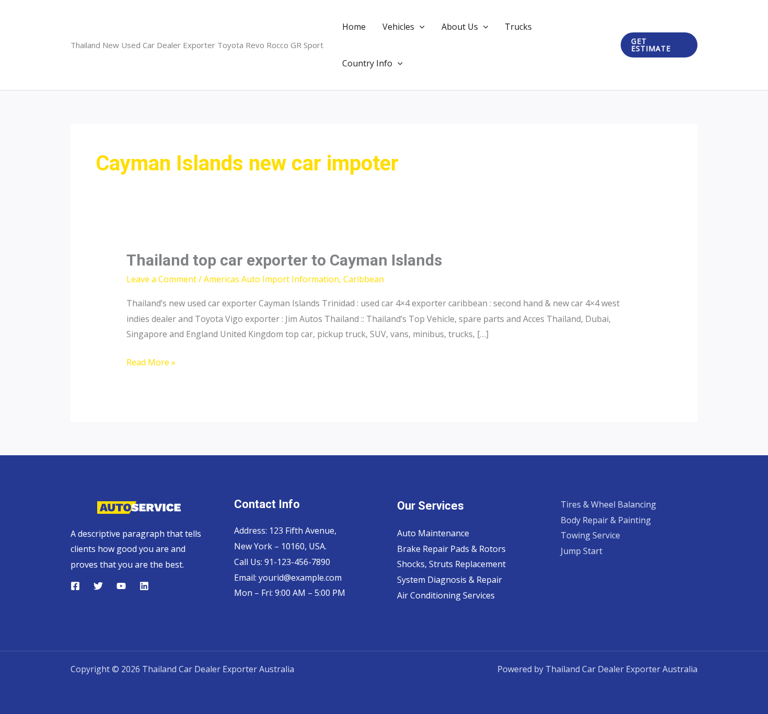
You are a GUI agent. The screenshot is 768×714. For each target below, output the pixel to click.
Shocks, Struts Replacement (451, 564)
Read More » (151, 363)
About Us (459, 26)
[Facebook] (75, 586)
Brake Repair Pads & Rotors (451, 549)
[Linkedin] (144, 586)
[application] (419, 26)
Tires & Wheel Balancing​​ (608, 504)
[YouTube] (121, 586)
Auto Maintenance (433, 533)
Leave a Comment (161, 279)
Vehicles (398, 26)
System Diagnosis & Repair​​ (449, 579)
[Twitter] (98, 586)
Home (354, 26)
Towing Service (590, 535)
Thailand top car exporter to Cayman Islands (284, 260)
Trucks (518, 26)
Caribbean (363, 279)
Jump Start (581, 551)
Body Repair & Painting (606, 520)
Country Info (367, 63)
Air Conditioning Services (446, 595)
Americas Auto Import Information (271, 279)
